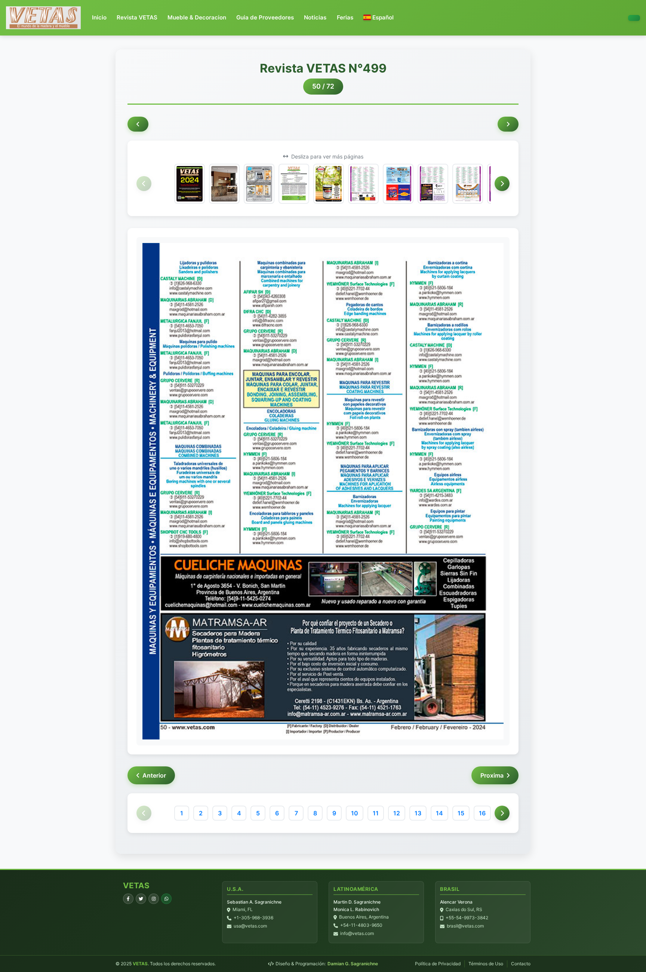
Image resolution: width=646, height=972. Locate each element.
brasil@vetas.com (465, 926)
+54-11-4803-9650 (361, 925)
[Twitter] (141, 898)
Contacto (520, 963)
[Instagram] (153, 898)
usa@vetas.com (250, 926)
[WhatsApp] (166, 898)
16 (482, 813)
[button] (378, 17)
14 (439, 813)
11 (376, 813)
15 (461, 813)
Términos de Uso (485, 963)
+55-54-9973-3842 (467, 918)
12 (396, 813)
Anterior (154, 775)
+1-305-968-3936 (253, 918)
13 (418, 813)
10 (354, 813)
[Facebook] (128, 898)
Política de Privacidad (438, 963)
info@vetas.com (357, 933)
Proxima (492, 775)
